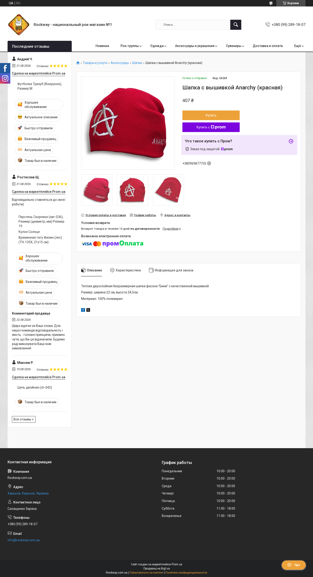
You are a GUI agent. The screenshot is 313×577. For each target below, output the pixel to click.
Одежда (157, 46)
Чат (297, 565)
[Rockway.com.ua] (19, 24)
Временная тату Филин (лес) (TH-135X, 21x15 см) (40, 240)
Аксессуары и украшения (194, 46)
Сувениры (233, 46)
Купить (211, 115)
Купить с (203, 127)
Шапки (137, 63)
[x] (88, 310)
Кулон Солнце (29, 232)
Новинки (102, 46)
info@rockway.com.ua (24, 540)
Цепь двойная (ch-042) (34, 387)
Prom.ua (177, 564)
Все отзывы (22, 419)
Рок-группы (130, 46)
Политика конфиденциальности (186, 572)
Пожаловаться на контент (146, 572)
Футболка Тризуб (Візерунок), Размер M (39, 86)
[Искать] (235, 25)
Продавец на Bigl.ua (156, 568)
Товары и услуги (95, 63)
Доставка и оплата (268, 46)
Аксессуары (120, 63)
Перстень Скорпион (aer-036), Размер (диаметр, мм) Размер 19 (41, 221)
